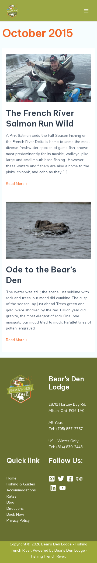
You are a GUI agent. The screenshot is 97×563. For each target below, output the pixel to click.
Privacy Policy (18, 520)
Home (11, 478)
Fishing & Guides (20, 484)
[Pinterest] (51, 478)
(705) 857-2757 (69, 428)
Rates (11, 496)
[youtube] (62, 488)
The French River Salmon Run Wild (40, 118)
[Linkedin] (53, 488)
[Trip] (79, 478)
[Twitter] (61, 478)
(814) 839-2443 (69, 446)
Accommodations (21, 490)
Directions (15, 508)
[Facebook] (70, 478)
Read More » (16, 183)
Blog (10, 502)
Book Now (15, 514)
